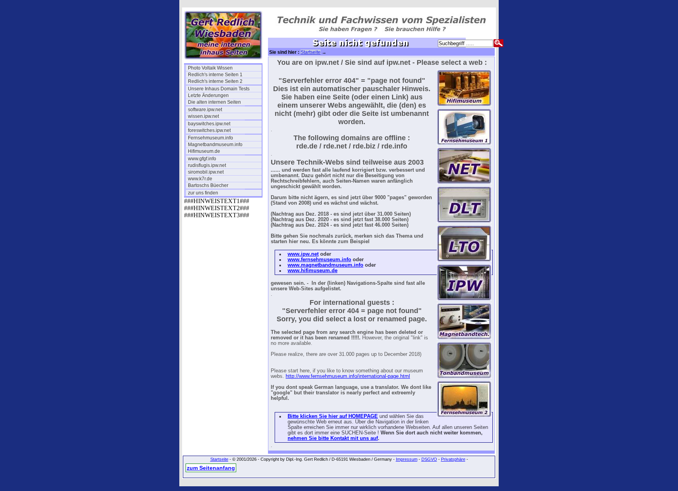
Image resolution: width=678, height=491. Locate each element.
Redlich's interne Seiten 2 (215, 81)
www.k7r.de (200, 178)
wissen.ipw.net (203, 116)
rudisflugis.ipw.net (207, 165)
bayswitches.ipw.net (209, 123)
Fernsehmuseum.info (210, 138)
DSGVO (429, 459)
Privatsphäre (453, 459)
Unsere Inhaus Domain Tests (219, 89)
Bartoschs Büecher (208, 185)
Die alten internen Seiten (214, 102)
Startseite (311, 52)
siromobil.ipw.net (206, 172)
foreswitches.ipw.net (209, 130)
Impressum (406, 459)
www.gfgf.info (202, 158)
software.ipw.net (205, 109)
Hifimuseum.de (204, 151)
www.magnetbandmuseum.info (325, 265)
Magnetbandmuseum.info (215, 144)
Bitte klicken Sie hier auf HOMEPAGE (333, 416)
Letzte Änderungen (208, 95)
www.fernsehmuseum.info (319, 259)
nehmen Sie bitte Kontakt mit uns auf (333, 438)
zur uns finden (203, 193)
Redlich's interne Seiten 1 (215, 74)
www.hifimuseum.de (312, 270)
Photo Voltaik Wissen (210, 68)
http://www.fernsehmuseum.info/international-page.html (348, 376)
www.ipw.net (303, 254)
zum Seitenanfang (211, 468)
